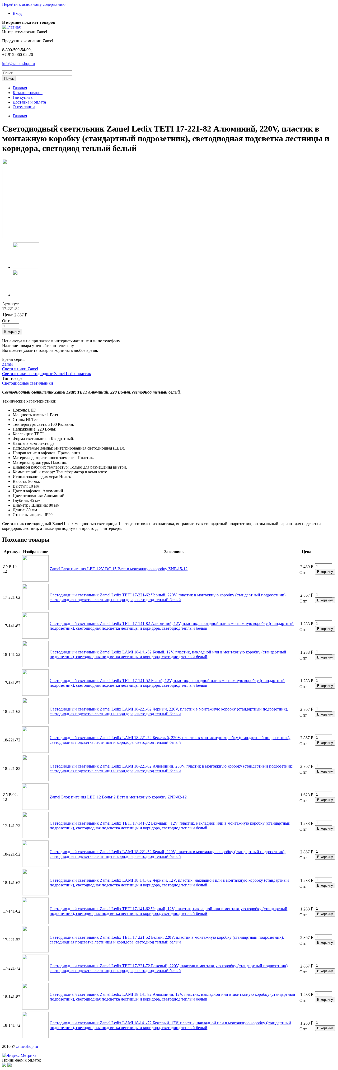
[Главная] (11, 27)
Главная (20, 88)
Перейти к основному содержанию (33, 4)
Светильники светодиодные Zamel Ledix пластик (46, 373)
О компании (24, 107)
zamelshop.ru (27, 1046)
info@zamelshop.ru (18, 63)
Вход (17, 13)
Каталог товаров (28, 92)
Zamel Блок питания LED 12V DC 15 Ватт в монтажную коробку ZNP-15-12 (118, 569)
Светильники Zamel (20, 369)
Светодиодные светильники (27, 383)
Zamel (7, 364)
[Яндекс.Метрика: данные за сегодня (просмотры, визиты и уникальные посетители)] (19, 1055)
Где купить (22, 97)
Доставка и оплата (29, 102)
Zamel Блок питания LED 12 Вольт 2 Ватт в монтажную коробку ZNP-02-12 (118, 797)
